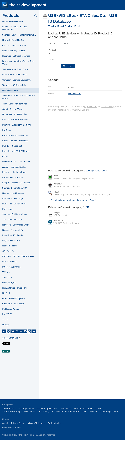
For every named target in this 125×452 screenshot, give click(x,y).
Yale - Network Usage (12, 219)
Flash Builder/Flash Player (14, 74)
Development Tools (95, 170)
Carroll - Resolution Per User (15, 135)
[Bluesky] (13, 331)
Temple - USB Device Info (14, 85)
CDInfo (5, 156)
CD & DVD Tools (59, 411)
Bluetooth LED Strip (11, 267)
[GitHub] (25, 331)
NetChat (6, 293)
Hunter (5, 325)
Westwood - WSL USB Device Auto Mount (18, 97)
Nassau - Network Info (12, 230)
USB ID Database (10, 90)
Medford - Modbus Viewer (14, 172)
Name (51, 59)
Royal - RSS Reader (11, 240)
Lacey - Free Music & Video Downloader (14, 28)
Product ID (52, 51)
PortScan (6, 130)
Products (10, 15)
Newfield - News (9, 246)
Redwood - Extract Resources (16, 56)
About (5, 423)
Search (68, 66)
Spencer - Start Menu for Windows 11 (19, 35)
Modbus (93, 411)
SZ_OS (5, 319)
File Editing (44, 411)
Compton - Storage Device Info (16, 80)
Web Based (66, 408)
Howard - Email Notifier (13, 40)
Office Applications (25, 408)
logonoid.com (90, 106)
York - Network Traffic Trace (15, 69)
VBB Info (6, 272)
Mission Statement (36, 423)
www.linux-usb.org (80, 110)
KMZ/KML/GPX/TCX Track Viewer (18, 256)
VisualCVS (7, 277)
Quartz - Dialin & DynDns (13, 298)
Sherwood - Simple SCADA (14, 188)
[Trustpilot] (34, 331)
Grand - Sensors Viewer (13, 109)
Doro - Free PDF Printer (12, 21)
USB (86, 207)
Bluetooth (74, 411)
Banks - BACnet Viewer (12, 177)
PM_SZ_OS (7, 314)
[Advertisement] (19, 381)
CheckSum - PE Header (13, 304)
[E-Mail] (21, 331)
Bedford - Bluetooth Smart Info (16, 125)
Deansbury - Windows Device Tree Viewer (18, 62)
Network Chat (29, 411)
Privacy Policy (17, 423)
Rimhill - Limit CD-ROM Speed (16, 151)
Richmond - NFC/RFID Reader (16, 161)
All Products (8, 408)
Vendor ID (52, 43)
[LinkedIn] (29, 331)
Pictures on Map (9, 261)
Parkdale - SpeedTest (12, 146)
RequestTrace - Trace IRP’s (14, 288)
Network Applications (47, 408)
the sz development (27, 5)
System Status (54, 423)
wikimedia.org (107, 106)
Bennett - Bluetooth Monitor (15, 119)
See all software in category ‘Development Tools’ (71, 200)
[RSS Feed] (4, 331)
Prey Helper (7, 209)
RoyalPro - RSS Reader (13, 235)
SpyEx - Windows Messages (15, 141)
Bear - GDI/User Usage (12, 198)
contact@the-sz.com (11, 427)
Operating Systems (109, 411)
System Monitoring (11, 411)
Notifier (98, 408)
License (5, 419)
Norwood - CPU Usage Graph (15, 225)
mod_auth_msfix (9, 283)
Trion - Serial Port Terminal (14, 104)
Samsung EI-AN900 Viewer (14, 214)
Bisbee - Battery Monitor (13, 51)
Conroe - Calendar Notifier (14, 45)
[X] (8, 331)
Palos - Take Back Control (14, 204)
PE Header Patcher (11, 309)
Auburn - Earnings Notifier (14, 167)
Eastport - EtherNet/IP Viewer (16, 183)
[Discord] (17, 331)
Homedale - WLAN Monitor (14, 114)
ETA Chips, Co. (74, 94)
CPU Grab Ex (8, 251)
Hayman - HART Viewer (13, 193)
